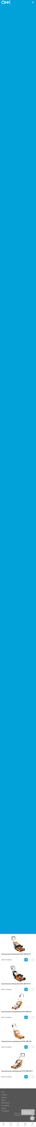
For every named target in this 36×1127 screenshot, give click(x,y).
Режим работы (5, 1103)
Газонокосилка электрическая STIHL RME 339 (16, 1041)
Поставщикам (5, 1111)
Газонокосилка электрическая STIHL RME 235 (16, 1012)
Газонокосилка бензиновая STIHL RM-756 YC (16, 984)
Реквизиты (4, 1094)
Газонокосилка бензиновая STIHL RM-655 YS (16, 954)
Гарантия (3, 1097)
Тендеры (3, 1108)
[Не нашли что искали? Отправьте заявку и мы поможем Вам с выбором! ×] (32, 1118)
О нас (2, 1092)
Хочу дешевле (5, 1105)
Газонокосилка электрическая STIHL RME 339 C (17, 1071)
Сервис (3, 1100)
